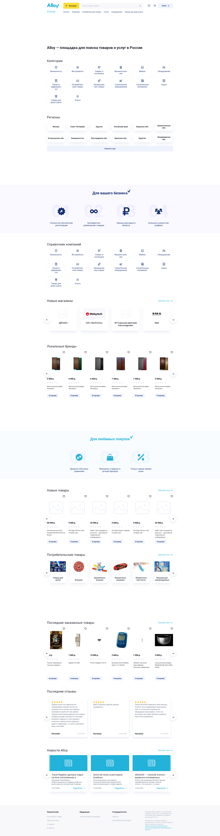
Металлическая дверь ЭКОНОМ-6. (162, 388)
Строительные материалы (142, 86)
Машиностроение (121, 72)
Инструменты (77, 71)
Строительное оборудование (121, 86)
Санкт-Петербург (77, 127)
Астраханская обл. (56, 138)
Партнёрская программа (121, 820)
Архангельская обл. (163, 127)
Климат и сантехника (99, 72)
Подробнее (77, 788)
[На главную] (54, 5)
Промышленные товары (99, 86)
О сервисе (50, 824)
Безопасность (56, 71)
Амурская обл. (142, 127)
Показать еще (110, 149)
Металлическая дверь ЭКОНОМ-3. (98, 388)
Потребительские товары (91, 12)
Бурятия (142, 138)
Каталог (66, 12)
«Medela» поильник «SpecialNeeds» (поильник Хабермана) (141, 665)
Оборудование (116, 12)
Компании (76, 12)
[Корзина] (155, 5)
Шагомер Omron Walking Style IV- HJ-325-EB (120, 664)
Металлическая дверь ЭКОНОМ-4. (119, 388)
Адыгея (99, 127)
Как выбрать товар (54, 817)
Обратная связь (53, 820)
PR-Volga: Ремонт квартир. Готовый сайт (121, 532)
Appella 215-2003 (74, 663)
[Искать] (140, 6)
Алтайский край (121, 127)
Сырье (164, 85)
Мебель (142, 71)
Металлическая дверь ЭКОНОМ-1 (55, 388)
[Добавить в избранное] (64, 352)
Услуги (106, 12)
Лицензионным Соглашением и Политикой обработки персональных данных (158, 827)
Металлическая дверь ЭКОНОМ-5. (141, 388)
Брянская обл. (121, 138)
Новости (115, 817)
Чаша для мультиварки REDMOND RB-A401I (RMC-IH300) (164, 665)
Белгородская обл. (99, 138)
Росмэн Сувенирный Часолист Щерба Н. (54, 664)
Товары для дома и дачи (134, 12)
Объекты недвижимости (56, 87)
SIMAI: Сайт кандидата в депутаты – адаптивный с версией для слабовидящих (98, 534)
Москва (56, 127)
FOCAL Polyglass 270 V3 (98, 663)
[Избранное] (149, 6)
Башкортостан (77, 138)
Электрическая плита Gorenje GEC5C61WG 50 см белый (56, 533)
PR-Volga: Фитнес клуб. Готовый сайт (76, 532)
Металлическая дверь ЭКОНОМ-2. (76, 388)
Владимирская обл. (164, 138)
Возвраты (51, 828)
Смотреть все (164, 301)
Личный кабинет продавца (90, 817)
